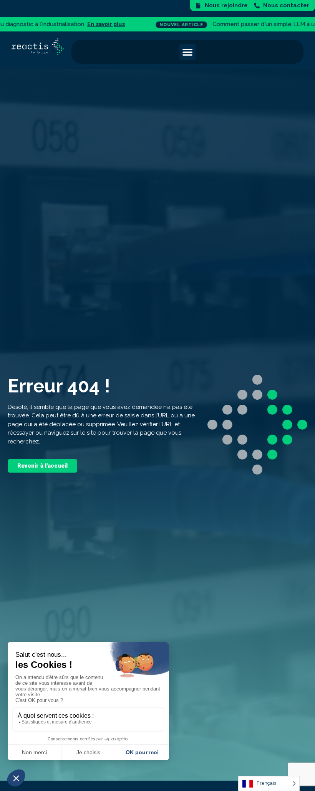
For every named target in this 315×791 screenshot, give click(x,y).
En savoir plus (21, 24)
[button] (187, 52)
